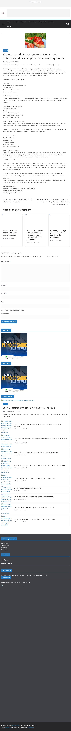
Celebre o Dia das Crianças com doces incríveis (27, 488)
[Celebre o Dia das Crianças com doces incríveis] (7, 489)
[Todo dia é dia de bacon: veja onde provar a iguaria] (11, 215)
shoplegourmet (5, 560)
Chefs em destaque (19, 22)
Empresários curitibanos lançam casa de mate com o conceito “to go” (34, 497)
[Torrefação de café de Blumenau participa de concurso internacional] (7, 508)
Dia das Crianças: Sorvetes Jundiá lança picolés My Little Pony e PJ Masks (35, 478)
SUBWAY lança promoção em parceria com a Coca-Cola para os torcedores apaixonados (39, 465)
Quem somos (5, 543)
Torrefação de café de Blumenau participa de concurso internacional (34, 507)
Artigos (41, 22)
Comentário (5, 262)
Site (2, 302)
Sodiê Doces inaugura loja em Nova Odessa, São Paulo (29, 407)
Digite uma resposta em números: (12, 310)
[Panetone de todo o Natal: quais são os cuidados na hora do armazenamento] (7, 453)
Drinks (9, 26)
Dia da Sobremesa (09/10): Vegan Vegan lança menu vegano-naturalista (34, 519)
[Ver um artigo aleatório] (67, 24)
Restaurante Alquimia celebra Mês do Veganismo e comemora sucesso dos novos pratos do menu (40, 439)
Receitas (31, 22)
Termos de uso (5, 545)
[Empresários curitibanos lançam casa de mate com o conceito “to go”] (7, 498)
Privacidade (4, 547)
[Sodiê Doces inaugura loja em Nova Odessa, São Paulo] (35, 400)
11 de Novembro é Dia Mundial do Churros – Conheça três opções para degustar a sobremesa (38, 425)
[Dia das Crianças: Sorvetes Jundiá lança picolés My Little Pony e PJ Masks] (7, 479)
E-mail (3, 293)
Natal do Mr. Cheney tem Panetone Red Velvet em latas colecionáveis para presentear (35, 235)
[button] (35, 22)
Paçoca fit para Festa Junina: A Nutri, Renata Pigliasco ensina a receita (17, 200)
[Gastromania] (3, 24)
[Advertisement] (38, 13)
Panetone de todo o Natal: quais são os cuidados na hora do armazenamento (36, 452)
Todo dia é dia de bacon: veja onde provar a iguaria (10, 232)
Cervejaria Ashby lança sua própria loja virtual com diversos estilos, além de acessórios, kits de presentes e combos (52, 201)
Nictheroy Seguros (6, 563)
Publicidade (4, 550)
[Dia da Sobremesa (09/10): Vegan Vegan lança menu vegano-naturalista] (7, 520)
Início (9, 22)
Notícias (51, 22)
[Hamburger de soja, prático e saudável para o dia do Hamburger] (59, 215)
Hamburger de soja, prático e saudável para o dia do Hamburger (58, 233)
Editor (17, 61)
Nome (4, 285)
